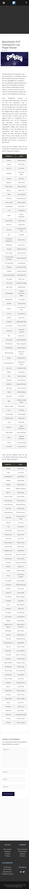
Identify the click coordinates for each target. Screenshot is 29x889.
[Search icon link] (26, 3)
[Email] (21, 872)
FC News (7, 856)
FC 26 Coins (7, 867)
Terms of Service (22, 849)
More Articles (7, 849)
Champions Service (7, 874)
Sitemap (22, 854)
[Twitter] (24, 872)
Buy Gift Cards (7, 872)
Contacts (22, 856)
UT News (7, 854)
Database (7, 851)
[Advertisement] (14, 18)
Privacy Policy (22, 851)
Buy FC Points (7, 869)
